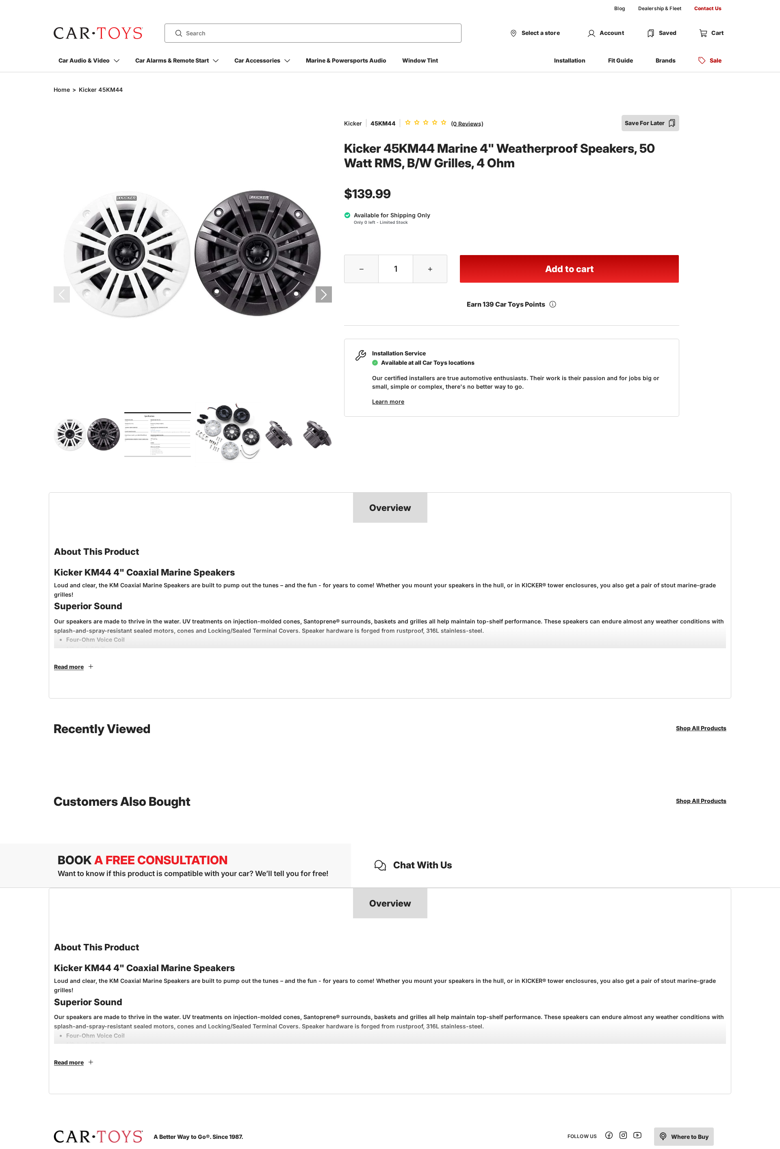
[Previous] (62, 294)
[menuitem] (619, 8)
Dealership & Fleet (659, 8)
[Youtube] (637, 1136)
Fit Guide (620, 60)
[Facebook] (609, 1136)
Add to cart (569, 269)
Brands (666, 60)
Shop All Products (701, 728)
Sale (716, 60)
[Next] (324, 294)
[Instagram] (623, 1136)
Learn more (388, 401)
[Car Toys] (98, 33)
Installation (569, 60)
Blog (619, 8)
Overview (390, 507)
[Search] (175, 33)
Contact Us (708, 8)
